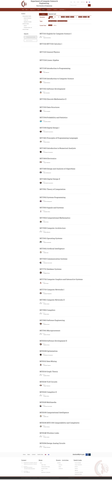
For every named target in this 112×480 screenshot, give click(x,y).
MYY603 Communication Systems (53, 259)
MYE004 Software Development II (53, 341)
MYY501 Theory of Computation (52, 189)
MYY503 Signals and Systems (52, 208)
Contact (78, 1)
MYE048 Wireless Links (49, 433)
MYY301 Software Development (52, 89)
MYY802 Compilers (47, 310)
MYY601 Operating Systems (51, 238)
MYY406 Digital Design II (50, 179)
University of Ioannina (79, 472)
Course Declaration (78, 464)
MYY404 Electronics (48, 158)
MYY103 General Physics (50, 52)
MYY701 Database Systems (50, 269)
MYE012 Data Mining (48, 361)
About (74, 1)
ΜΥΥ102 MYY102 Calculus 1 (51, 44)
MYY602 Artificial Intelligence (52, 248)
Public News (43, 464)
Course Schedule (78, 462)
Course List (26, 19)
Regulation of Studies (27, 21)
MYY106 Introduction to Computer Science (57, 78)
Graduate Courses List (28, 27)
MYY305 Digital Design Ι (49, 128)
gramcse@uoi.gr (27, 472)
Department (32, 9)
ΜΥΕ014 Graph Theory (49, 371)
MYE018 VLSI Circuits (48, 382)
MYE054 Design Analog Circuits (52, 443)
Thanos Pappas (78, 477)
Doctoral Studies (25, 29)
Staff (38, 9)
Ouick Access (61, 9)
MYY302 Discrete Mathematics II (53, 99)
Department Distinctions (45, 472)
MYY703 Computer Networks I (52, 289)
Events (60, 466)
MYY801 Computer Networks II (52, 300)
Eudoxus (76, 468)
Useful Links (83, 1)
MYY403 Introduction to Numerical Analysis (58, 148)
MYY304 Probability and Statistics (53, 117)
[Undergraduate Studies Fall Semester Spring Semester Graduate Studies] (30, 37)
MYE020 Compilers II (48, 392)
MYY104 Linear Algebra (49, 60)
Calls (42, 470)
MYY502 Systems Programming (52, 197)
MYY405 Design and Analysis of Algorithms (57, 169)
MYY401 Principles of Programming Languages (59, 138)
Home (71, 1)
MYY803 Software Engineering (52, 320)
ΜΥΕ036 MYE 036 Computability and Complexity (59, 423)
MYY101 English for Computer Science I (55, 34)
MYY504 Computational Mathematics (55, 218)
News (26, 9)
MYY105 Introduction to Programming (55, 68)
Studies (43, 9)
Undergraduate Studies (27, 16)
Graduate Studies (26, 23)
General (25, 25)
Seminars (60, 464)
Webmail (76, 470)
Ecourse (76, 466)
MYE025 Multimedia (48, 402)
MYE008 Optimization (49, 351)
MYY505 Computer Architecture (53, 228)
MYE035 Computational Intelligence (54, 412)
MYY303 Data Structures (50, 107)
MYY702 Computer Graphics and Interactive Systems (61, 279)
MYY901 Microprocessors (50, 330)
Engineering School (78, 474)
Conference (61, 468)
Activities (55, 9)
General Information (27, 18)
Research (49, 9)
